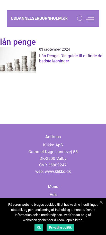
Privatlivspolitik (60, 227)
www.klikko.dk (58, 171)
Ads (53, 194)
